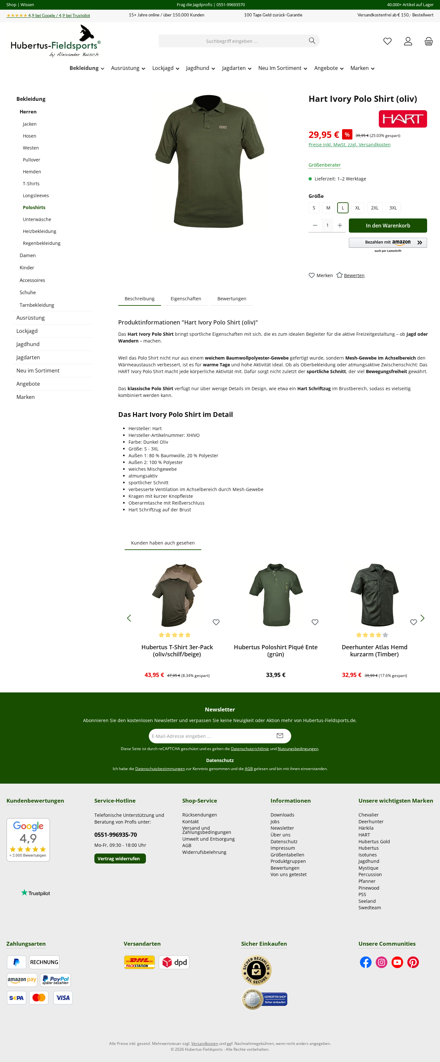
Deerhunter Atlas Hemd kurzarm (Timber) (374, 650)
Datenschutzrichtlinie (250, 748)
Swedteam (370, 907)
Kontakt (190, 821)
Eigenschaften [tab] (186, 298)
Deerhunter (371, 821)
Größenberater (325, 165)
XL (357, 208)
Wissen (27, 4)
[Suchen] (312, 40)
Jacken (30, 124)
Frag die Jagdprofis (194, 4)
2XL (374, 208)
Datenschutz (284, 841)
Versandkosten (204, 1043)
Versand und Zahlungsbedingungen (206, 830)
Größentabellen (287, 855)
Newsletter (282, 828)
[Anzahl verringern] (315, 225)
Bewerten (354, 275)
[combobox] (232, 40)
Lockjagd (27, 330)
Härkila (366, 828)
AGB (249, 768)
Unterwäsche (37, 219)
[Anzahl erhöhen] (340, 225)
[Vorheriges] (129, 618)
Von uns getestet (289, 874)
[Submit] (280, 736)
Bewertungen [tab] (231, 298)
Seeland (367, 901)
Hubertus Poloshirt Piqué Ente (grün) (276, 650)
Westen (31, 148)
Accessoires (32, 280)
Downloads (282, 815)
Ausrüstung (30, 317)
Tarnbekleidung (37, 305)
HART (364, 835)
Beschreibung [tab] (140, 298)
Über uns (281, 835)
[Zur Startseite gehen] (54, 41)
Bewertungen (285, 868)
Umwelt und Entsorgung (208, 839)
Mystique (368, 868)
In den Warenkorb (388, 225)
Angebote (28, 383)
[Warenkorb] (427, 41)
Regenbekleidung (42, 243)
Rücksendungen (199, 815)
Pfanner (367, 881)
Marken (25, 397)
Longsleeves (36, 195)
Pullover (31, 160)
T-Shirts (31, 183)
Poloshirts (34, 207)
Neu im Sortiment (38, 370)
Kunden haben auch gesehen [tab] (163, 543)
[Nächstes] (422, 618)
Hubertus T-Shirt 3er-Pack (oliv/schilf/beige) (177, 650)
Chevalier (369, 815)
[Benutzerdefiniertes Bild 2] (264, 999)
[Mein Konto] (408, 41)
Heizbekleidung (39, 231)
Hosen (29, 136)
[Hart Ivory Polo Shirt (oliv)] (210, 161)
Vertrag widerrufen (119, 858)
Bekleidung (30, 98)
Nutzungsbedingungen (298, 748)
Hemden (32, 172)
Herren (28, 111)
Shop (11, 4)
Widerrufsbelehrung (204, 852)
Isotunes (368, 855)
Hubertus (369, 848)
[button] (388, 245)
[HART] (403, 119)
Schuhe (28, 292)
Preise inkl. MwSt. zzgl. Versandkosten (350, 144)
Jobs (275, 821)
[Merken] (216, 622)
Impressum (283, 848)
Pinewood (369, 888)
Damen (28, 255)
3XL (393, 208)
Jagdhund (28, 344)
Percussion (370, 874)
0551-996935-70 (115, 834)
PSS (362, 894)
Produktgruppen (288, 861)
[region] (210, 161)
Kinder (27, 267)
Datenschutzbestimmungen (160, 768)
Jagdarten (28, 357)
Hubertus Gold (374, 841)
